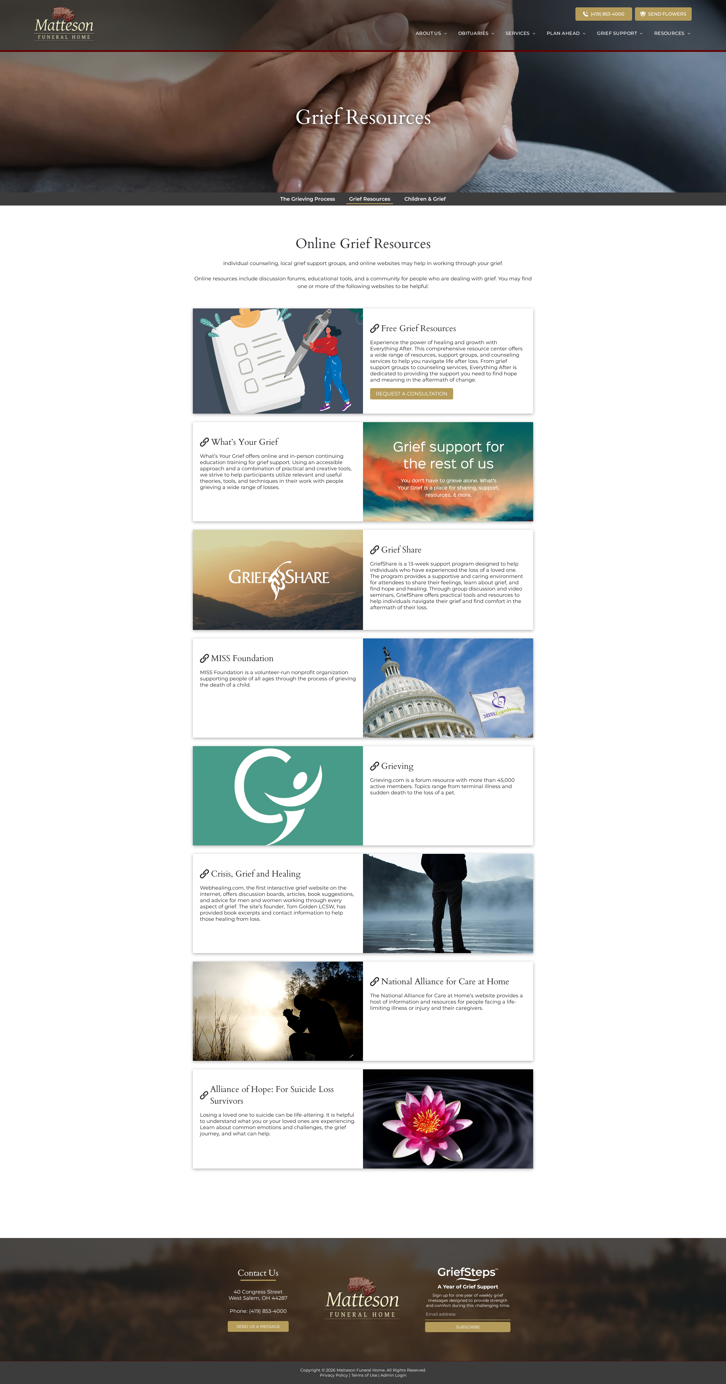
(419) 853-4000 (268, 1311)
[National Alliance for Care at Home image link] (278, 1011)
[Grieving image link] (278, 795)
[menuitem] (431, 33)
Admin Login (393, 1375)
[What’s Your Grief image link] (448, 471)
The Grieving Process (307, 199)
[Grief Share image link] (278, 580)
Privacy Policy (334, 1375)
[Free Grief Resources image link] (278, 361)
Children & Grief (425, 199)
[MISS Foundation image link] (448, 688)
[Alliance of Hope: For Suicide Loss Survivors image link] (448, 1119)
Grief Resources (369, 199)
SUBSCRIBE (468, 1327)
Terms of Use (364, 1375)
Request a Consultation (412, 394)
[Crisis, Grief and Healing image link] (448, 903)
